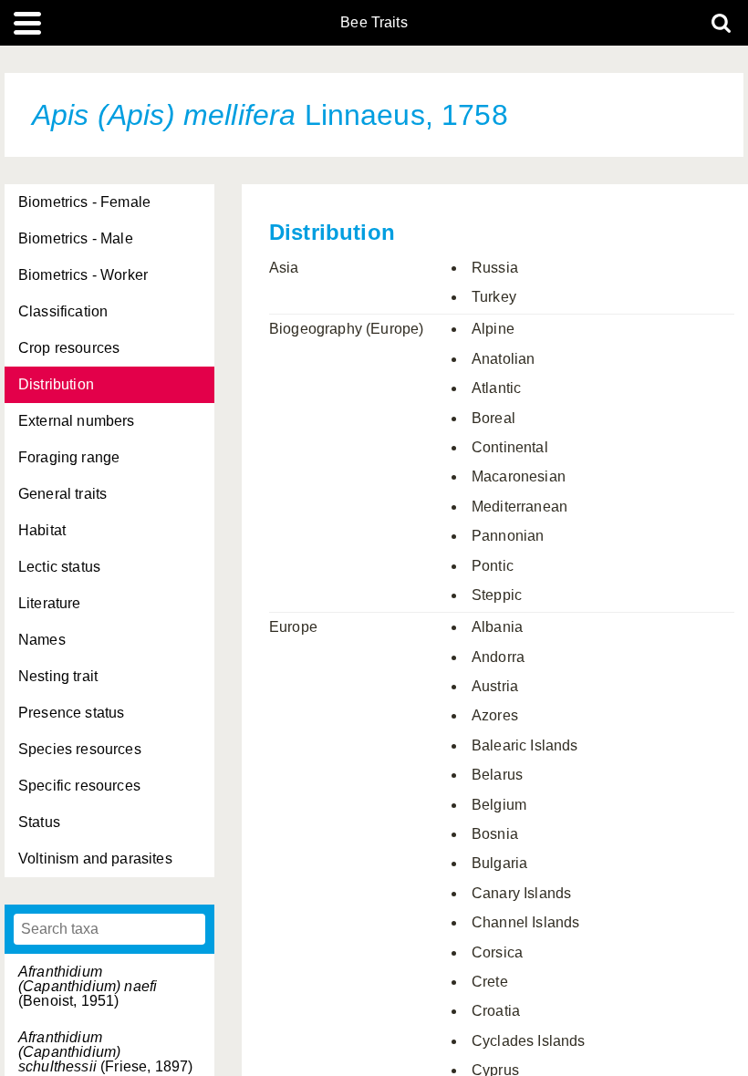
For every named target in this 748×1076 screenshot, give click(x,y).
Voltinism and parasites (95, 858)
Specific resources (79, 785)
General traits (62, 494)
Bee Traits (374, 23)
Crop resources (68, 348)
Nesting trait (58, 676)
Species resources (79, 749)
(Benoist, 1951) (87, 986)
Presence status (71, 712)
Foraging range (68, 457)
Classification (63, 311)
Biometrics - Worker (83, 275)
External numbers (76, 421)
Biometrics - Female (84, 202)
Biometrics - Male (75, 238)
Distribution (56, 384)
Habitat (42, 530)
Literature (49, 603)
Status (39, 822)
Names (42, 639)
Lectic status (59, 566)
